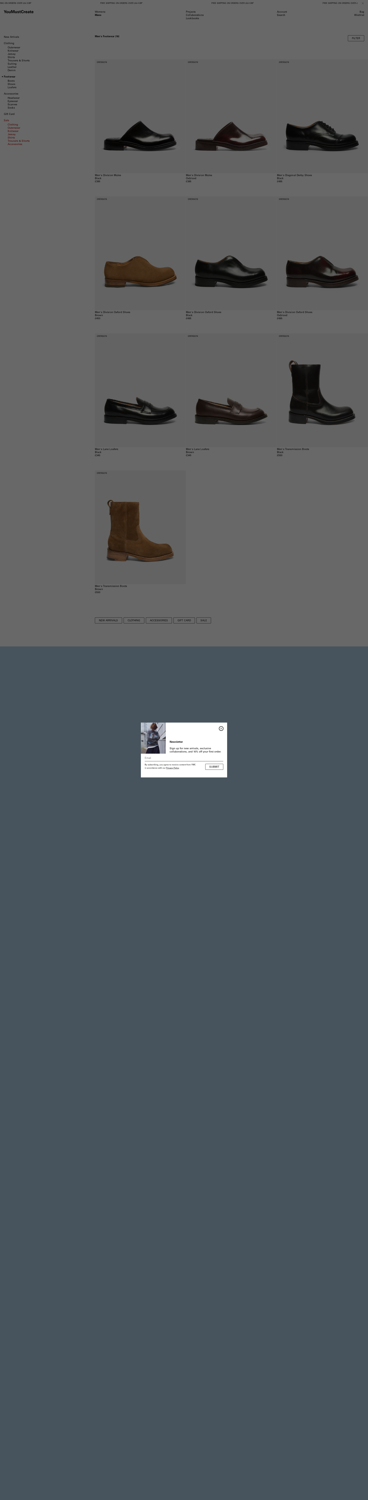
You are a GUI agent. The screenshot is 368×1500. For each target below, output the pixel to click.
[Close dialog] (221, 728)
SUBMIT (214, 767)
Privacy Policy (172, 768)
